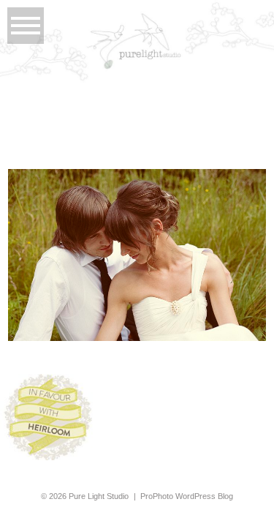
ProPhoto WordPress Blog (186, 496)
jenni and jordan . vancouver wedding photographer (136, 224)
